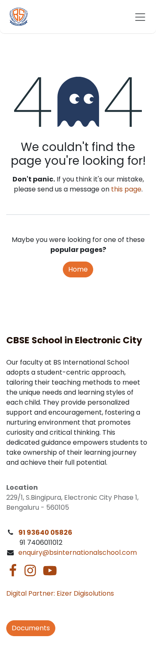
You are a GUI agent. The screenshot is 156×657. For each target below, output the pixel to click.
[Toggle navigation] (140, 17)
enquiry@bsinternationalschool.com (77, 552)
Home (78, 269)
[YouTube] (50, 570)
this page (126, 189)
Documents (31, 628)
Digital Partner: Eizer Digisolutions (60, 593)
